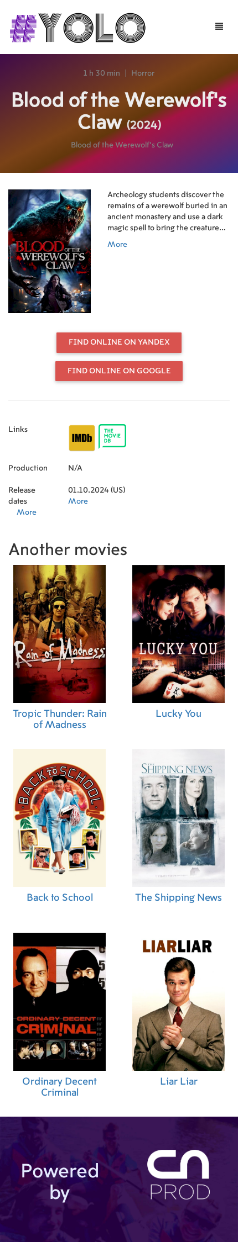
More (117, 245)
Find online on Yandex (119, 342)
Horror (142, 73)
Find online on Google (119, 371)
